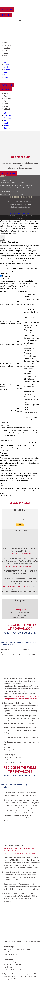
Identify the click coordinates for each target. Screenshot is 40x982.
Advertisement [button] (5, 468)
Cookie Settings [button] (5, 233)
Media (6, 104)
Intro (6, 93)
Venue (6, 106)
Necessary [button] (4, 273)
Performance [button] (5, 438)
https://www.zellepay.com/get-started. (20, 566)
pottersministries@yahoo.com (20, 553)
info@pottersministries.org (15, 194)
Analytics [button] (3, 453)
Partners (7, 101)
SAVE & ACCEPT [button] (6, 496)
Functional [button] (4, 423)
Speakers (7, 99)
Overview (7, 96)
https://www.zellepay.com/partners (16, 586)
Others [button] (2, 483)
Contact (7, 109)
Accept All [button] (15, 233)
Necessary (6, 276)
